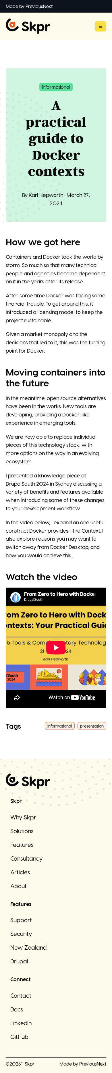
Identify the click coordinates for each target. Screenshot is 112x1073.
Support (21, 919)
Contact (20, 995)
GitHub (19, 1036)
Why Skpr (23, 817)
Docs (16, 1009)
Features (22, 844)
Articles (20, 872)
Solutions (22, 830)
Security (21, 933)
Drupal (19, 961)
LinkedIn (21, 1022)
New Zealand (28, 947)
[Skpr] (28, 26)
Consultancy (26, 858)
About (18, 885)
